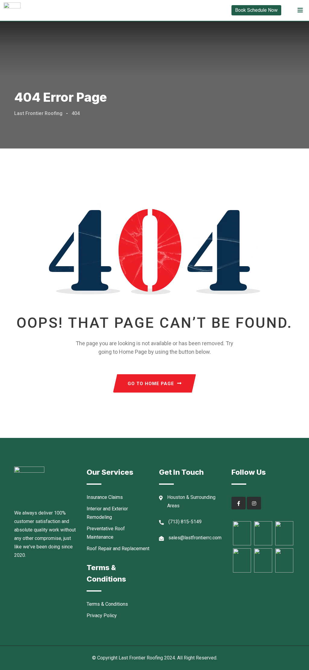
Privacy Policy (102, 615)
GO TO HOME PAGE (151, 383)
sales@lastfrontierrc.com (194, 538)
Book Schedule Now (256, 10)
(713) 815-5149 (185, 522)
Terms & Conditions (107, 604)
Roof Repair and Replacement (118, 548)
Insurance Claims (105, 497)
